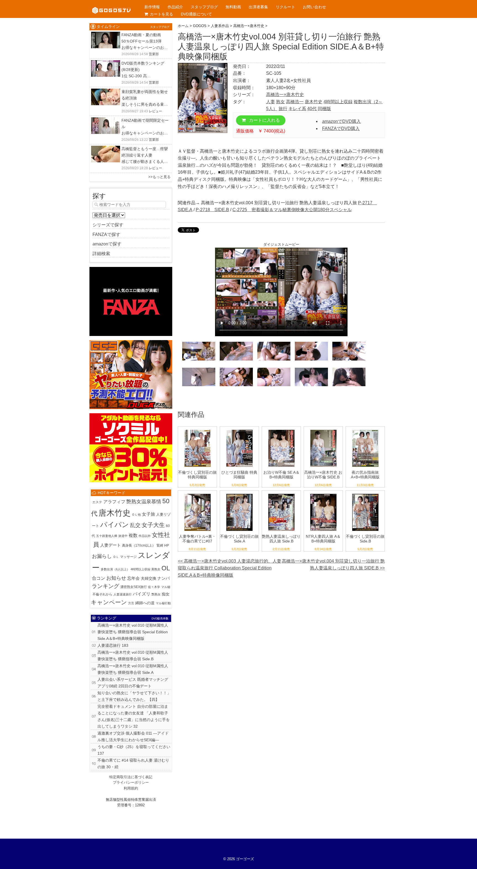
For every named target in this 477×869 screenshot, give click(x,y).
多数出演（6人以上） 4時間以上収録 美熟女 (130, 569)
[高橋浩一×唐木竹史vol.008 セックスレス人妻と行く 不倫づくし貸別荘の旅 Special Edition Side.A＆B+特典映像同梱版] (197, 430)
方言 (131, 603)
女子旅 (148, 514)
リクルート (285, 7)
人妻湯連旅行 (122, 594)
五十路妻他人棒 (106, 535)
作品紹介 (175, 7)
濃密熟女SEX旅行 (133, 587)
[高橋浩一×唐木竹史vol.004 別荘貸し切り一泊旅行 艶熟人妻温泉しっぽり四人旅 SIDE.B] (281, 494)
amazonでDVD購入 (341, 121)
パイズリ (141, 593)
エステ (97, 502)
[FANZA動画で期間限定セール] (105, 120)
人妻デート (110, 545)
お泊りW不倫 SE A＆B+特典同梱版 (281, 474)
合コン (98, 578)
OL (165, 568)
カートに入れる (264, 120)
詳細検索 (101, 253)
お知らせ (116, 578)
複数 (133, 535)
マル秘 (165, 587)
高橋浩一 (295, 101)
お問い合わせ (314, 7)
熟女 (280, 101)
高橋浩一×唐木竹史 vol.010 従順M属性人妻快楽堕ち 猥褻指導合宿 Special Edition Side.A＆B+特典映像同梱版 (132, 632)
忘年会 (133, 578)
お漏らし (102, 556)
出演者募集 (258, 7)
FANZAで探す (106, 234)
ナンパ (163, 578)
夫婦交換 (148, 578)
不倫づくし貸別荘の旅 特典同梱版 (197, 474)
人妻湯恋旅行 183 (112, 645)
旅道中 (123, 535)
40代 (312, 108)
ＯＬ (116, 556)
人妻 (270, 101)
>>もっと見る (159, 177)
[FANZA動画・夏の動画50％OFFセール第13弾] (105, 35)
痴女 (165, 594)
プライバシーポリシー (131, 782)
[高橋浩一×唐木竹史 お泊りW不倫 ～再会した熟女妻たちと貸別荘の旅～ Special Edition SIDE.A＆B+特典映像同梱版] (281, 430)
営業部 (154, 54)
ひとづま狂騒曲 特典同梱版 (239, 474)
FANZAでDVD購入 (341, 128)
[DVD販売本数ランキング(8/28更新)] (105, 63)
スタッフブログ (204, 7)
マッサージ (128, 557)
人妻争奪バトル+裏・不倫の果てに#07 (197, 538)
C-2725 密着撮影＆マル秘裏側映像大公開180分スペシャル (292, 209)
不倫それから (102, 594)
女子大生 (153, 525)
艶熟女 (156, 594)
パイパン (114, 524)
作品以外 (145, 535)
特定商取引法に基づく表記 (130, 777)
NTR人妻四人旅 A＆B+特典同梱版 (323, 538)
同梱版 (324, 108)
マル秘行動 (163, 603)
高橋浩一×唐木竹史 (285, 94)
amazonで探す (106, 244)
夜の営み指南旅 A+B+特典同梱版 (365, 474)
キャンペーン (109, 602)
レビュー (155, 111)
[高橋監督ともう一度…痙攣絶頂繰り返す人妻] (105, 149)
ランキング (105, 586)
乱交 (135, 525)
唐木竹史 (313, 101)
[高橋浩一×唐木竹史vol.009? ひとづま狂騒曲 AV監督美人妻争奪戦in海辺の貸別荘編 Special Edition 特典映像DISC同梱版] (239, 430)
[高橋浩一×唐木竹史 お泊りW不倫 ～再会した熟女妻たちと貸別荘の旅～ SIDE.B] (323, 430)
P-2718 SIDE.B (212, 209)
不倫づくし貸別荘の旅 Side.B (365, 538)
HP (166, 545)
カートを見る (161, 14)
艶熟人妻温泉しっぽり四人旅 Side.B (281, 538)
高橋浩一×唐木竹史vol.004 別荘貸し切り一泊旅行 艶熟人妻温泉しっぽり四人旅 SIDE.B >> (333, 565)
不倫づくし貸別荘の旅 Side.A (239, 538)
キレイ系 (297, 108)
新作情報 (152, 7)
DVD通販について (196, 14)
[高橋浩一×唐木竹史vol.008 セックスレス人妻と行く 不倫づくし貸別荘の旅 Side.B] (365, 494)
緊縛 (160, 545)
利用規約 (131, 788)
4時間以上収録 (338, 101)
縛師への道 (145, 603)
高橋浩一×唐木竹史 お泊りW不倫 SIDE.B (323, 474)
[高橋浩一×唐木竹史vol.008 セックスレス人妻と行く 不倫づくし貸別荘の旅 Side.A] (239, 494)
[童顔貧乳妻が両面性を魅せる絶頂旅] (105, 92)
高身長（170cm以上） (138, 545)
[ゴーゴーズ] (111, 5)
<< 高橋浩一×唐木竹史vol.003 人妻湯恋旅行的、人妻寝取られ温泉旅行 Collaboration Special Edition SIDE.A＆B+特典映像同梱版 (229, 568)
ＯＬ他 (136, 514)
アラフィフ (114, 501)
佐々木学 (154, 587)
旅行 (283, 108)
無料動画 (233, 7)
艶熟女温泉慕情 (143, 501)
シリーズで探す (107, 224)
